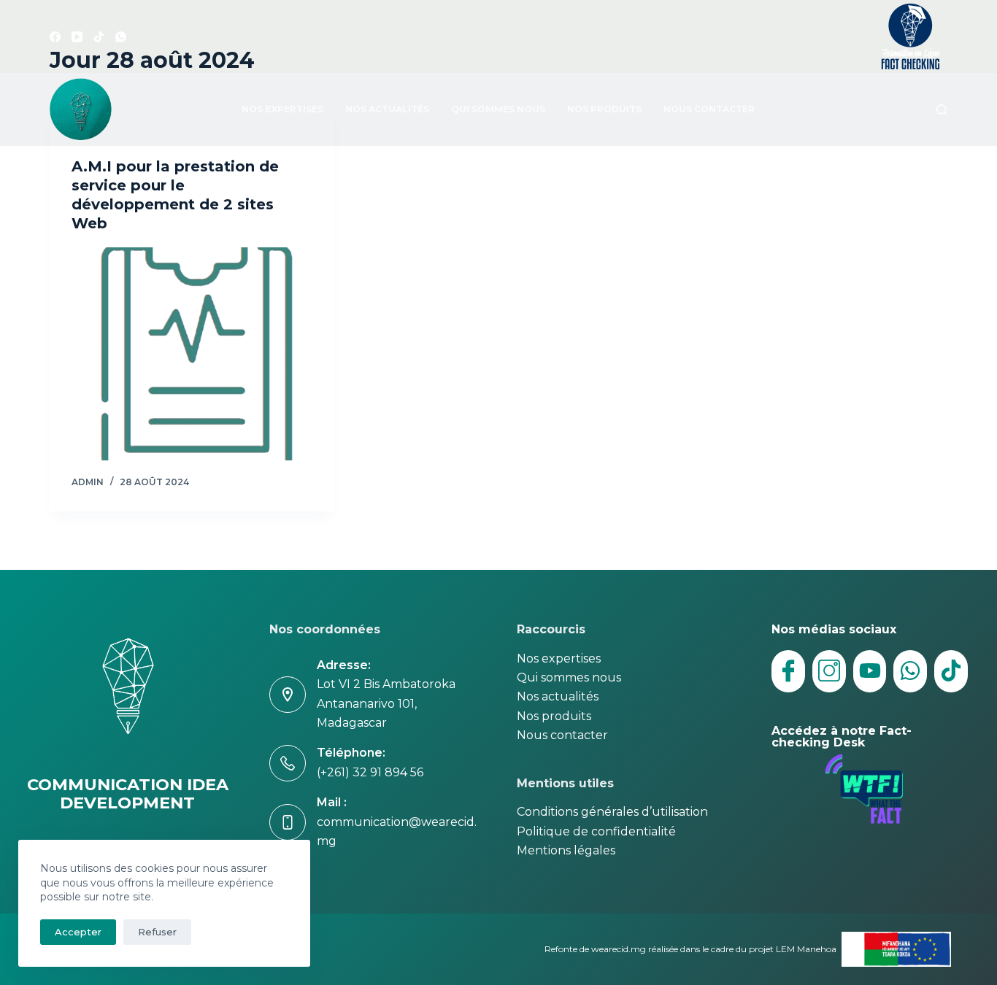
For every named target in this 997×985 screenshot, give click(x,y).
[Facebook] (55, 36)
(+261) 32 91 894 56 (370, 772)
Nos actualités (387, 109)
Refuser (157, 932)
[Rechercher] (941, 109)
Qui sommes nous (498, 109)
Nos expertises (282, 109)
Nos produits (604, 109)
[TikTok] (98, 36)
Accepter (78, 932)
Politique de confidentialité (596, 831)
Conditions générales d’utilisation (612, 812)
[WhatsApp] (120, 36)
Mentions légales (566, 850)
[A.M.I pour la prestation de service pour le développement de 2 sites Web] (192, 353)
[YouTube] (77, 36)
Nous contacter (709, 109)
